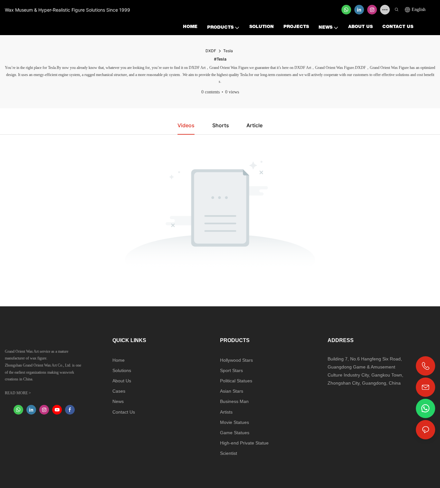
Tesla (228, 50)
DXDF (211, 50)
